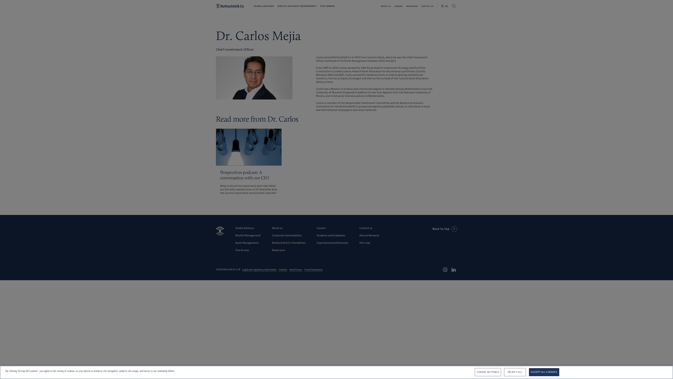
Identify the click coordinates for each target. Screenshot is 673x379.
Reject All (515, 372)
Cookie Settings (488, 372)
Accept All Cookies (544, 372)
